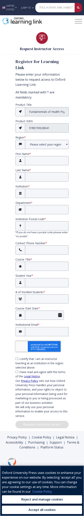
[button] (9, 7)
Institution (22, 186)
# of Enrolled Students (30, 292)
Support (56, 442)
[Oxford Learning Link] (31, 21)
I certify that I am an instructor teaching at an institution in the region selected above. (39, 363)
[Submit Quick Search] (78, 7)
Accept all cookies (42, 510)
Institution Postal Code (30, 219)
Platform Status (51, 447)
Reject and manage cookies (42, 499)
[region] (42, 490)
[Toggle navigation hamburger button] (78, 21)
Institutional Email (27, 324)
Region (20, 137)
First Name (23, 154)
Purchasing (36, 442)
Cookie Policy (41, 437)
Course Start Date (27, 308)
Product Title (23, 105)
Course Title (23, 259)
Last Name (23, 170)
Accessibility (14, 442)
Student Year (24, 275)
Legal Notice (32, 376)
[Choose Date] (60, 315)
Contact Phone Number (31, 243)
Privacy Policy (29, 381)
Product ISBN (24, 121)
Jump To (26, 7)
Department (23, 203)
